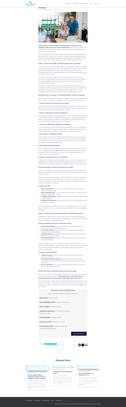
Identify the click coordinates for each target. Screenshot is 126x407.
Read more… (30, 388)
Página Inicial (68, 3)
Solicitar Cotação (78, 333)
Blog (91, 3)
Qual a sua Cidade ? (45, 306)
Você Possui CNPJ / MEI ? (46, 326)
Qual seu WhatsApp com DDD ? (48, 302)
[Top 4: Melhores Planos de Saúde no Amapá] (63, 366)
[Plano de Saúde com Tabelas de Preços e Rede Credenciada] (30, 3)
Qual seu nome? (44, 297)
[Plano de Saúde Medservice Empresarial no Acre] (88, 367)
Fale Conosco (96, 3)
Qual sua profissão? (45, 317)
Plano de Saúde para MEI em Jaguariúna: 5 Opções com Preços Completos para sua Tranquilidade (37, 376)
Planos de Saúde (83, 3)
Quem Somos (75, 3)
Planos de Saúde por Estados (59, 369)
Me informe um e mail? (46, 321)
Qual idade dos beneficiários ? (48, 311)
